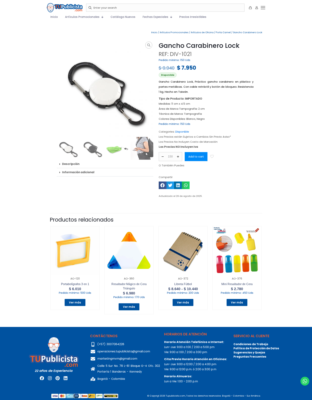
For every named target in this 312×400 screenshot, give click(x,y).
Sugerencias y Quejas (249, 352)
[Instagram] (49, 378)
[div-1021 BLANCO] (105, 89)
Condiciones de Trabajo (250, 344)
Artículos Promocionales (174, 32)
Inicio (154, 32)
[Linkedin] (65, 378)
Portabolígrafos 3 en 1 (75, 284)
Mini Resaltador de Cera (237, 284)
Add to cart (196, 156)
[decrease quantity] (163, 156)
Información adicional (78, 172)
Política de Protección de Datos (256, 348)
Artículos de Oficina (202, 32)
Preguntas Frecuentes (249, 357)
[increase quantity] (178, 156)
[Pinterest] (57, 378)
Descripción (70, 164)
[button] (105, 164)
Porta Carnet (223, 32)
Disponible (182, 132)
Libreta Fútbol (183, 284)
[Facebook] (41, 378)
